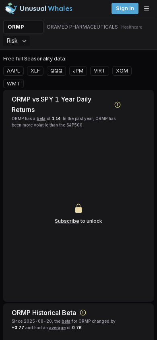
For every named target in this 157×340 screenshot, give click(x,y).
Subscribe (67, 221)
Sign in (125, 8)
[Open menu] (148, 8)
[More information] (117, 104)
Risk (12, 40)
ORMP (16, 27)
